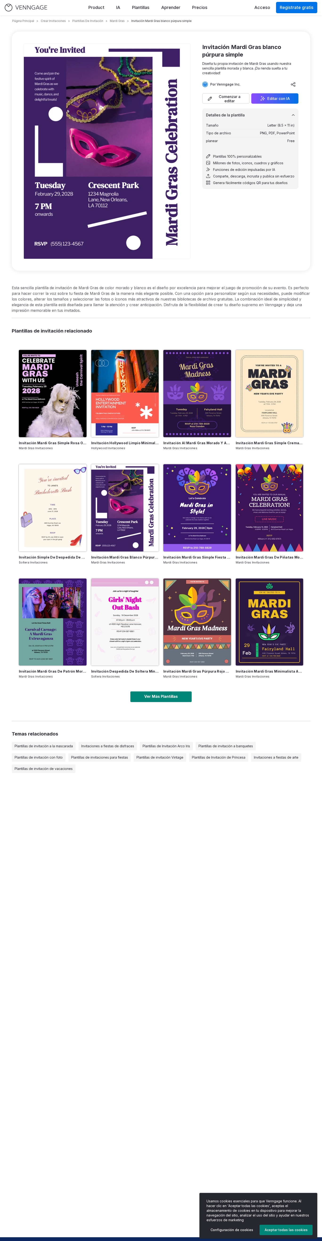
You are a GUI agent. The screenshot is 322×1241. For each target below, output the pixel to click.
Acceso (262, 7)
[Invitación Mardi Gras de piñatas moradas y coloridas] (269, 507)
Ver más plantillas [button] (161, 696)
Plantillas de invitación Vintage (159, 757)
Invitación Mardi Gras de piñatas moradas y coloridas (269, 557)
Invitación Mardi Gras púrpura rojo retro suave (197, 671)
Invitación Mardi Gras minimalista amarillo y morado (269, 671)
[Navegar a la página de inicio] (26, 8)
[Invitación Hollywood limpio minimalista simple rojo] (125, 393)
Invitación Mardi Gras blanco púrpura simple (125, 557)
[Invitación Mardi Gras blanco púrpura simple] (125, 507)
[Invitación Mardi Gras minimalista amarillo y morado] (269, 622)
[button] (225, 98)
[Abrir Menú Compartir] (293, 84)
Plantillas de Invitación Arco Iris (166, 746)
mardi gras (117, 21)
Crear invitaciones (53, 21)
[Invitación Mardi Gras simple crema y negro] (269, 393)
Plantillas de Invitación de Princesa (218, 757)
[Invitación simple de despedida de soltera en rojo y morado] (53, 507)
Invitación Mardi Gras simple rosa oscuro (53, 443)
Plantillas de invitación (87, 21)
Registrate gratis (297, 7)
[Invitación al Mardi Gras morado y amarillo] (197, 393)
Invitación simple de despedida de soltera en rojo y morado (53, 557)
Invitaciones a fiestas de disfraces (107, 746)
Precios (199, 7)
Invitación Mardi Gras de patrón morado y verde (53, 671)
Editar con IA (278, 98)
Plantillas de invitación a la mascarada (44, 746)
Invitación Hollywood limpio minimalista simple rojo (125, 443)
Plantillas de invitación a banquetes (225, 746)
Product (96, 7)
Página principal (23, 21)
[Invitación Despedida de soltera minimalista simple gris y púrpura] (125, 622)
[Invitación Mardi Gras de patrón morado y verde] (53, 622)
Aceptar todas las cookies (286, 1230)
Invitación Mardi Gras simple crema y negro (269, 443)
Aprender (170, 7)
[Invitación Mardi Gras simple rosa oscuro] (53, 393)
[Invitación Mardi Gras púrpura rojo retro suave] (197, 622)
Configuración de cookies (232, 1230)
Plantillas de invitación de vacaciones (44, 769)
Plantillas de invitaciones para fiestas (99, 757)
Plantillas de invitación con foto (39, 757)
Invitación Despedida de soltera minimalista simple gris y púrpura (125, 671)
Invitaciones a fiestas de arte (276, 757)
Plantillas (140, 7)
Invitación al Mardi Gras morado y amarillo (197, 443)
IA (118, 7)
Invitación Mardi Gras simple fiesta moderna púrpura (197, 557)
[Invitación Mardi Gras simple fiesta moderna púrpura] (197, 507)
